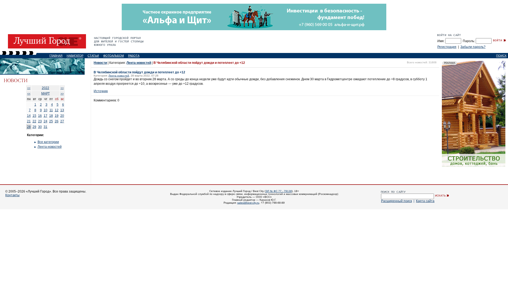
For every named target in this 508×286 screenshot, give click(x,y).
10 (45, 110)
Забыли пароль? (473, 47)
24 (45, 121)
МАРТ (45, 93)
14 (29, 116)
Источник (101, 91)
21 (29, 121)
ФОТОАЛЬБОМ (113, 55)
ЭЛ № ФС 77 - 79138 (278, 191)
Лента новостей (50, 147)
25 (51, 121)
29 (34, 127)
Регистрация (446, 47)
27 (62, 121)
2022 (45, 88)
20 (62, 116)
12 (56, 110)
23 (40, 121)
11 (51, 110)
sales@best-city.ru (248, 202)
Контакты (12, 195)
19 (56, 116)
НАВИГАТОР (75, 55)
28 (29, 127)
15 (34, 116)
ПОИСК (501, 55)
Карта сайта (425, 201)
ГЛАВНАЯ (55, 55)
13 (62, 110)
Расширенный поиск (396, 201)
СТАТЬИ (93, 55)
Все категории (48, 142)
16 (40, 116)
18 (51, 116)
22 (34, 121)
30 (40, 127)
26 (56, 121)
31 (45, 127)
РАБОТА (133, 55)
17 (45, 116)
